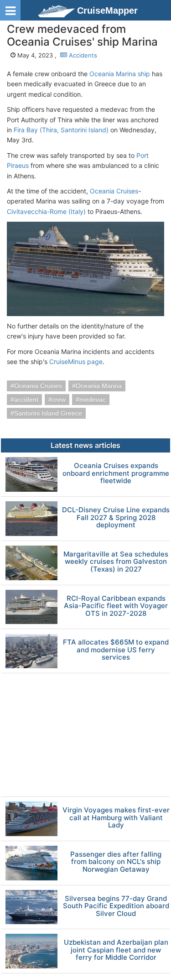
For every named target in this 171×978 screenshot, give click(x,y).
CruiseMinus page (76, 361)
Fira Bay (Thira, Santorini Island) (61, 130)
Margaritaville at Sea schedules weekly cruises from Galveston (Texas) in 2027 (115, 562)
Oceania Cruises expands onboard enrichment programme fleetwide (115, 473)
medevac (92, 399)
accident (26, 399)
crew (59, 399)
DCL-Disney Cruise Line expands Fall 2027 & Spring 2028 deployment (116, 517)
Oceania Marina (99, 386)
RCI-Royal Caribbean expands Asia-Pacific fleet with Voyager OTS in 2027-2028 (116, 606)
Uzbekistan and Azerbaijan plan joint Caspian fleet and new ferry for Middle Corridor (116, 950)
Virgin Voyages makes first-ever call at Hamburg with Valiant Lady (116, 817)
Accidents (82, 55)
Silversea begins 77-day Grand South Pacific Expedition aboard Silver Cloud (116, 906)
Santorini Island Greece (48, 413)
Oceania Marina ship (119, 74)
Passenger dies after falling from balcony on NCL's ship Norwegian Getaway (115, 862)
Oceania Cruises (114, 191)
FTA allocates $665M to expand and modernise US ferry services (116, 650)
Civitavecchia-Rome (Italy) (46, 211)
